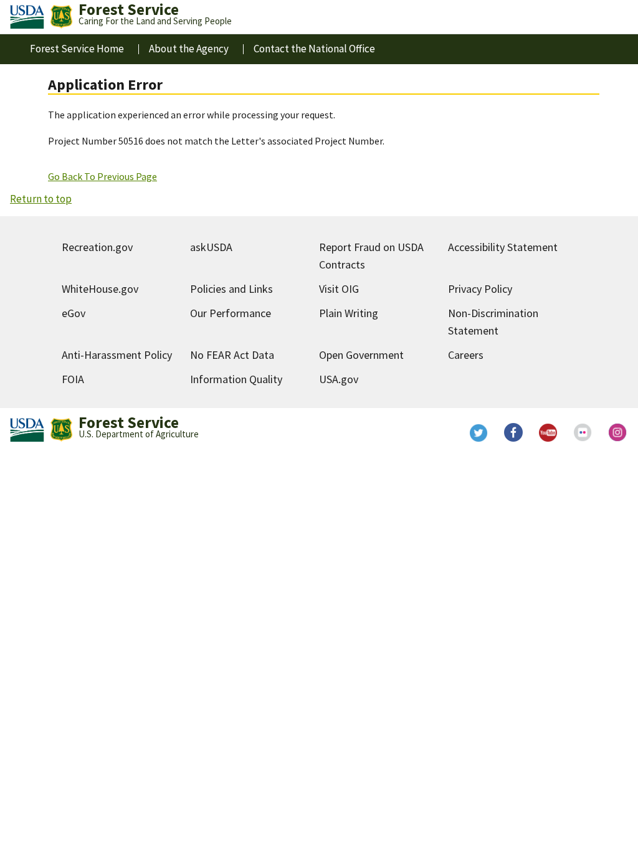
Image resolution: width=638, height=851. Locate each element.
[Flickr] (583, 432)
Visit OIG (339, 289)
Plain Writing (348, 313)
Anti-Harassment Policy (117, 355)
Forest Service (129, 422)
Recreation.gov (97, 247)
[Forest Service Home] (61, 17)
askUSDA (211, 247)
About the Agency (189, 48)
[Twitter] (478, 432)
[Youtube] (548, 432)
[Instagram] (618, 432)
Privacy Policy (480, 289)
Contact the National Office (314, 48)
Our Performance (230, 313)
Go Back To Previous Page (102, 176)
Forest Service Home (77, 48)
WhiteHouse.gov (100, 289)
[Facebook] (513, 432)
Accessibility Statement (503, 247)
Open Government (361, 355)
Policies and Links (231, 289)
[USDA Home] (27, 17)
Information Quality (236, 379)
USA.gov (338, 379)
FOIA (73, 379)
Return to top (41, 199)
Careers (465, 355)
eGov (73, 313)
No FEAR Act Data (232, 355)
